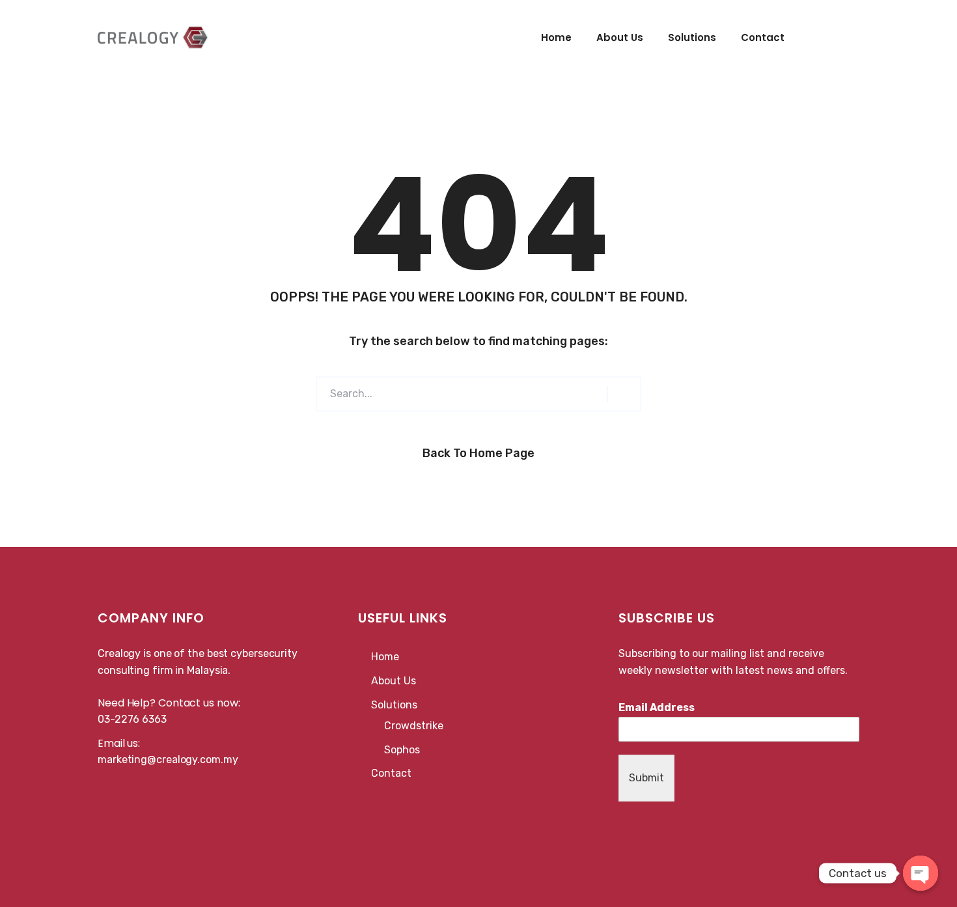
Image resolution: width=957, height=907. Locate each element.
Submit (646, 778)
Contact (762, 37)
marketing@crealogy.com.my (168, 759)
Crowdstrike (413, 725)
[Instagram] (652, 827)
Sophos (402, 750)
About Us (619, 37)
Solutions (692, 37)
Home (556, 37)
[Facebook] (624, 827)
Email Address (656, 707)
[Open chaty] (920, 873)
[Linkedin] (638, 827)
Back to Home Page (478, 453)
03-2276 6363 (132, 719)
